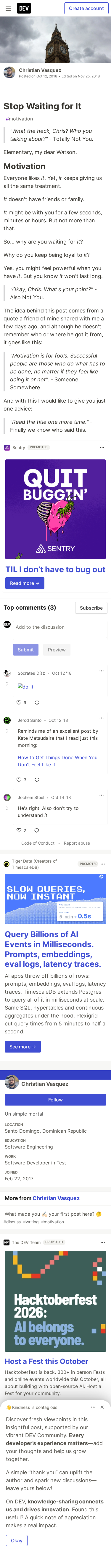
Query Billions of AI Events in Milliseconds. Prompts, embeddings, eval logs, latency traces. (53, 949)
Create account (86, 8)
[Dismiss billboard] (102, 1407)
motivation (19, 119)
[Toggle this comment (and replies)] (8, 684)
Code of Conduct (37, 843)
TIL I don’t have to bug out (55, 569)
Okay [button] (16, 1540)
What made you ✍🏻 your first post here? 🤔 (53, 1217)
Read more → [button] (25, 583)
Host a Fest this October (46, 1361)
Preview (57, 650)
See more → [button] (22, 1047)
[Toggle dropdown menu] (102, 447)
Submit (26, 650)
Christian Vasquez (40, 70)
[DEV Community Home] (24, 8)
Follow (55, 1100)
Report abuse (77, 843)
